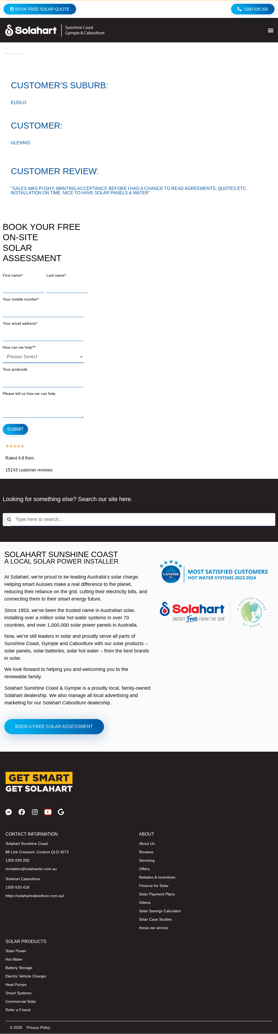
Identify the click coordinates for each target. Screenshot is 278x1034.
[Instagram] (34, 812)
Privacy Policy (38, 1027)
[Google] (61, 812)
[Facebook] (21, 812)
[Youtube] (48, 812)
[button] (270, 30)
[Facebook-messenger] (8, 812)
